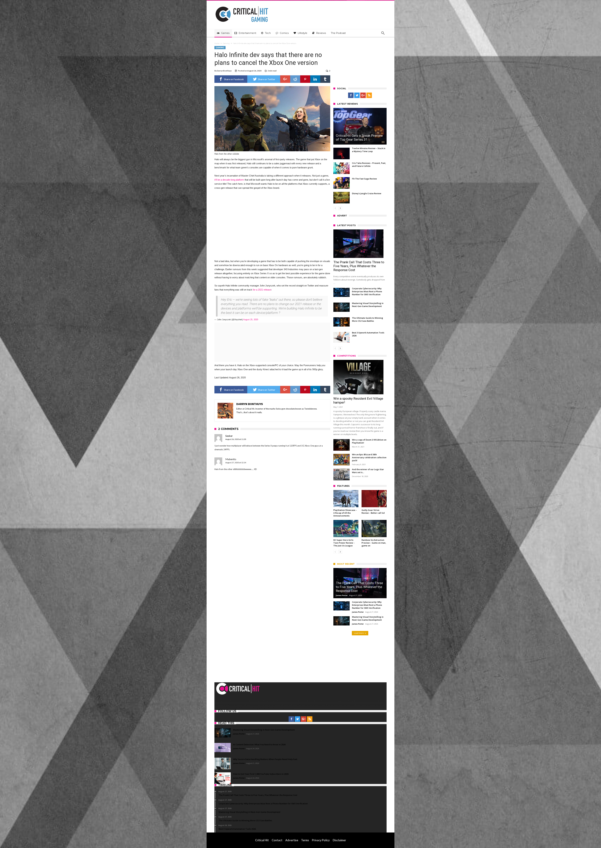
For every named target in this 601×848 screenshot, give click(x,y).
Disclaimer (339, 840)
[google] (285, 79)
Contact (277, 840)
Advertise (291, 840)
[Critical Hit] (241, 5)
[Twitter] (357, 95)
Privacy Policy (321, 840)
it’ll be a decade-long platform (229, 179)
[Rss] (369, 95)
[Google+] (363, 95)
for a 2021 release (262, 289)
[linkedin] (315, 79)
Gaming (226, 43)
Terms (305, 840)
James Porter (342, 595)
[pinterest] (305, 79)
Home (216, 43)
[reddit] (295, 79)
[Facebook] (351, 95)
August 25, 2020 (250, 319)
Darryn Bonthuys (224, 71)
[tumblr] (325, 79)
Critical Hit (262, 840)
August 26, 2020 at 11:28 (235, 439)
